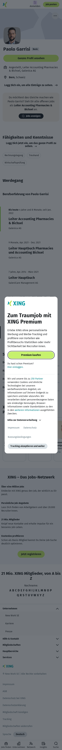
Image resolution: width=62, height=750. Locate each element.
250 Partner (37, 378)
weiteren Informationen (27, 410)
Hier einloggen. (15, 367)
